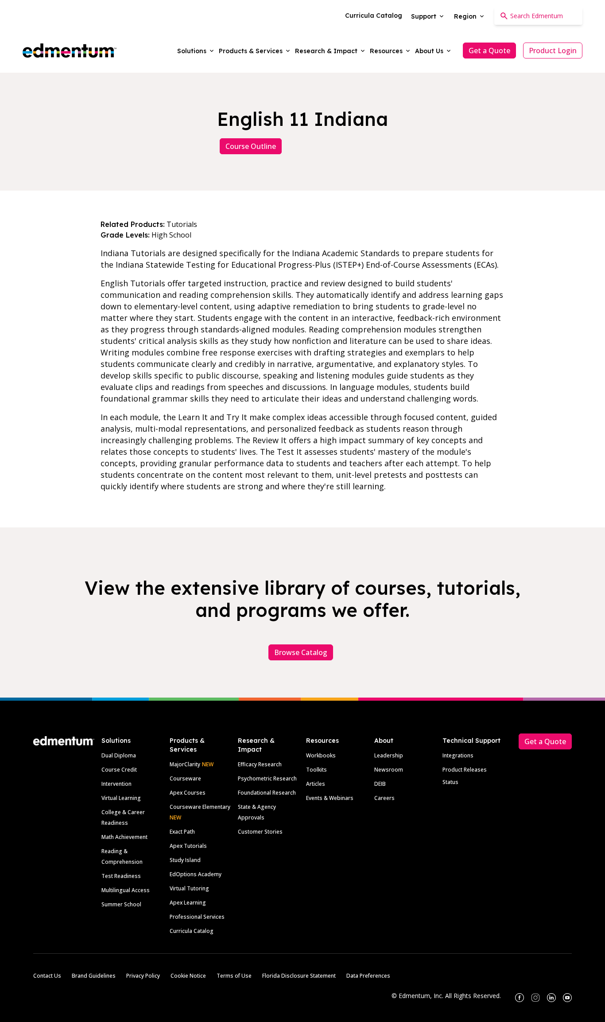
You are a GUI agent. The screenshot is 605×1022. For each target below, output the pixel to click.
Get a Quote (489, 50)
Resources (322, 741)
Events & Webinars (329, 798)
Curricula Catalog (191, 931)
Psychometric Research (267, 778)
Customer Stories (260, 831)
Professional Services (197, 917)
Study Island (185, 860)
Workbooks (321, 755)
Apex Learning (188, 902)
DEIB (380, 784)
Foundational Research (267, 792)
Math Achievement (124, 837)
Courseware (185, 778)
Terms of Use (234, 975)
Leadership (388, 755)
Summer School (121, 904)
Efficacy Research (260, 764)
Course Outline (250, 146)
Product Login (553, 50)
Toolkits (316, 769)
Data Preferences (368, 975)
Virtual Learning (121, 798)
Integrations (457, 755)
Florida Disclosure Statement (299, 975)
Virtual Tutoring (189, 888)
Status (450, 782)
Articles (315, 784)
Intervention (116, 784)
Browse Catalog (300, 652)
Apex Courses (188, 792)
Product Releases (464, 769)
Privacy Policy (143, 975)
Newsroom (388, 769)
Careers (384, 798)
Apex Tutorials (188, 846)
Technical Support (471, 741)
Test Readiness (121, 876)
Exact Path (182, 831)
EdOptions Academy (195, 874)
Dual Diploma (118, 755)
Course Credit (119, 769)
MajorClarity (185, 764)
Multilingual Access (125, 890)
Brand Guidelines (94, 975)
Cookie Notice (188, 975)
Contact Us (47, 975)
